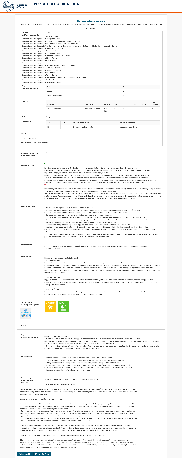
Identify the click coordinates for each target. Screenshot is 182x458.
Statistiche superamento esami (35, 142)
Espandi (50, 117)
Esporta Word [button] (43, 454)
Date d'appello (29, 134)
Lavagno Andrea (53, 109)
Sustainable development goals (30, 303)
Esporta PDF (26, 454)
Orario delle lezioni (30, 138)
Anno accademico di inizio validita (29, 154)
